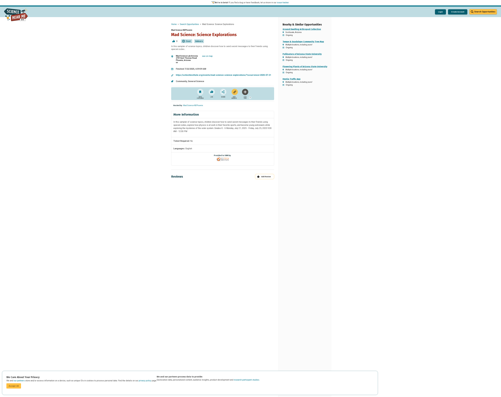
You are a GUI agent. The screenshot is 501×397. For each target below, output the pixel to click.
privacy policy (145, 380)
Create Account (457, 12)
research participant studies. (247, 380)
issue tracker (283, 2)
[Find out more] (234, 92)
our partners (19, 380)
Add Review (266, 177)
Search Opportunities (189, 24)
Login (440, 12)
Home (174, 24)
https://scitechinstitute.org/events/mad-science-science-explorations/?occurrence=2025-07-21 (223, 75)
